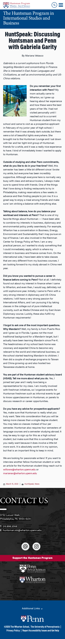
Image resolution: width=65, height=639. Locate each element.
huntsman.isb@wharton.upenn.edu (22, 530)
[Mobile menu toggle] (60, 5)
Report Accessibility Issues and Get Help (40, 631)
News (37, 484)
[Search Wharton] (54, 5)
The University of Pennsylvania (45, 627)
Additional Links (31, 608)
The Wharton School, (20, 627)
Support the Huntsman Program (32, 558)
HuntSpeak (29, 484)
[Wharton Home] (16, 5)
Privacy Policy (13, 631)
